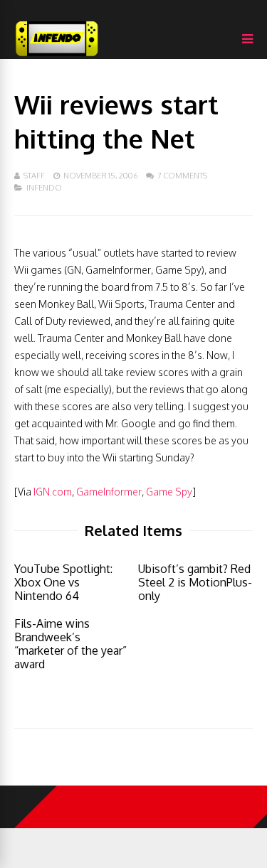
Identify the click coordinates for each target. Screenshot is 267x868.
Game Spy (169, 492)
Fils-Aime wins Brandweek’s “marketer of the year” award (70, 643)
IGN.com (52, 492)
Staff (34, 176)
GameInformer (109, 492)
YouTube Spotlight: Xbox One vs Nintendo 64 (63, 582)
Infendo (44, 188)
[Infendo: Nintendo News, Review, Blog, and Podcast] (57, 55)
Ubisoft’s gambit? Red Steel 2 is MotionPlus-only (195, 582)
